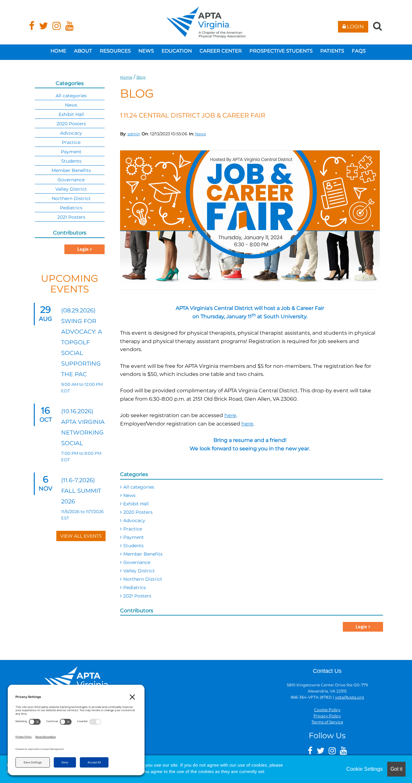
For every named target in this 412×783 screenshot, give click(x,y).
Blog (140, 77)
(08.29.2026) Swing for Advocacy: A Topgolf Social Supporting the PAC (81, 342)
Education (177, 51)
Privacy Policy (327, 715)
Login (355, 27)
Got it (396, 769)
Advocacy (134, 520)
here (230, 415)
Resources (115, 51)
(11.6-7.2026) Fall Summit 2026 (81, 491)
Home (58, 51)
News (146, 51)
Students (133, 546)
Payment (133, 537)
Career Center (221, 51)
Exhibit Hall (136, 504)
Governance (136, 562)
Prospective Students (281, 51)
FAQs (359, 51)
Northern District (142, 579)
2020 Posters (138, 512)
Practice (132, 529)
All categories (138, 487)
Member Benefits (143, 554)
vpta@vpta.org (349, 697)
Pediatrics (134, 587)
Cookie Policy (327, 709)
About (83, 51)
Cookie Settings (364, 769)
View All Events (81, 536)
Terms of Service (327, 722)
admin (133, 133)
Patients (332, 51)
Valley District (139, 571)
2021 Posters (137, 596)
